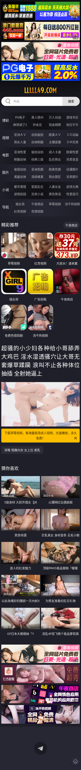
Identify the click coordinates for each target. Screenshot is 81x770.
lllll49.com (40, 90)
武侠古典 (72, 187)
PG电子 (20, 117)
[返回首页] (75, 761)
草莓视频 (55, 204)
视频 (5, 137)
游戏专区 (72, 117)
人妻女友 (55, 187)
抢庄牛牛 (72, 125)
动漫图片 (72, 169)
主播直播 (55, 142)
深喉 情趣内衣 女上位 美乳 (22, 450)
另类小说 (37, 194)
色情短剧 (37, 211)
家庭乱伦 (37, 187)
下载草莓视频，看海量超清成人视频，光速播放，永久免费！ (40, 435)
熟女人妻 (20, 142)
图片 (5, 172)
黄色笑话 (55, 194)
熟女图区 (55, 177)
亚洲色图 (37, 169)
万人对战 (55, 117)
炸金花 (37, 125)
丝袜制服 (37, 142)
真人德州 (37, 117)
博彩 (5, 120)
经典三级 (37, 159)
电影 (5, 155)
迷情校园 (20, 194)
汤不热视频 (72, 204)
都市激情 (20, 187)
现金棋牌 (55, 125)
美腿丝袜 (20, 177)
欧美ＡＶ (55, 135)
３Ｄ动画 (72, 135)
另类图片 (72, 177)
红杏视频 (20, 211)
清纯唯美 (37, 177)
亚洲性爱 (20, 152)
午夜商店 (37, 204)
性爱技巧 (72, 194)
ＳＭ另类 (72, 142)
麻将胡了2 (20, 125)
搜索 (71, 101)
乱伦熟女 (55, 159)
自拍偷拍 (37, 135)
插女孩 (20, 204)
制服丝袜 (20, 159)
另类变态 (72, 159)
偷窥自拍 (20, 169)
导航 (5, 207)
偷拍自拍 (37, 152)
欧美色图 (55, 169)
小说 (5, 189)
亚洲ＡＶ (20, 135)
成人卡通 (55, 152)
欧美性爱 (72, 152)
